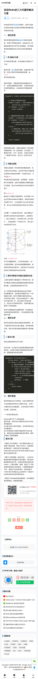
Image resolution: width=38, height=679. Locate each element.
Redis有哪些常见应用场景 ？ (15, 628)
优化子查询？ (10, 596)
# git (14, 651)
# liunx (20, 651)
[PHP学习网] (6, 2)
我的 (24, 677)
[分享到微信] (9, 520)
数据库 (20, 40)
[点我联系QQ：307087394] (34, 667)
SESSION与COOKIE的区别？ (15, 607)
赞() (20, 527)
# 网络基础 (7, 651)
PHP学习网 (17, 665)
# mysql (6, 654)
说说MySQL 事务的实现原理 (15, 603)
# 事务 (25, 644)
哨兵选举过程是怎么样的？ (14, 610)
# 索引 (19, 644)
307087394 (20, 562)
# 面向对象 (27, 651)
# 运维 (15, 647)
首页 (5, 677)
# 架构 (31, 641)
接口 (13, 70)
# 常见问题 (22, 647)
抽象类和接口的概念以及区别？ (16, 624)
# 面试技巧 (7, 647)
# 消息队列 (24, 641)
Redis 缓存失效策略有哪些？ (15, 614)
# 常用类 (12, 644)
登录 (26, 3)
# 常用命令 (15, 641)
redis (7, 18)
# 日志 (6, 644)
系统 (15, 25)
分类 (14, 677)
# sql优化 (7, 641)
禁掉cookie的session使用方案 (15, 617)
